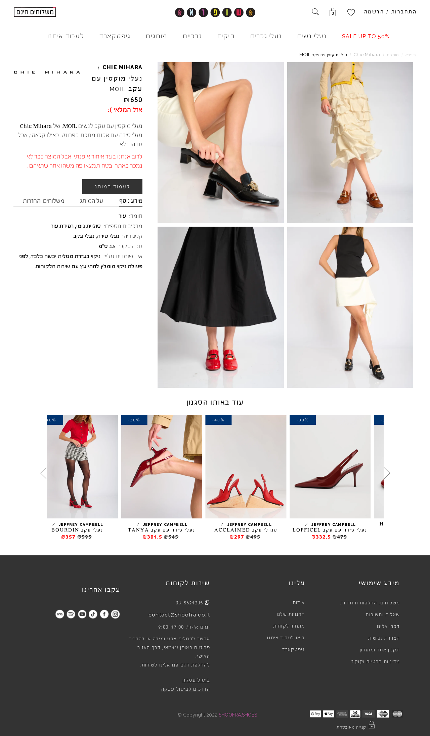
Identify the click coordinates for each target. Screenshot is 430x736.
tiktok (93, 614)
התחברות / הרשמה (390, 12)
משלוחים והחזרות (43, 200)
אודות (299, 602)
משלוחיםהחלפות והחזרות (370, 603)
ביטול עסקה (196, 680)
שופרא (411, 55)
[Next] (43, 473)
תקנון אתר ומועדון (380, 650)
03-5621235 (189, 603)
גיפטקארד (293, 649)
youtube (82, 614)
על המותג (91, 200)
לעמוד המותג (112, 187)
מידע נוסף (130, 200)
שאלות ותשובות (383, 614)
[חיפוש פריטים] (315, 12)
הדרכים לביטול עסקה (185, 689)
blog (60, 614)
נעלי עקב (83, 236)
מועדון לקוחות (289, 626)
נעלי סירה (108, 236)
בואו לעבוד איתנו (286, 638)
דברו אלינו (388, 626)
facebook (104, 614)
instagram (115, 614)
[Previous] (387, 473)
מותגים (393, 55)
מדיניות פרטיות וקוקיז (375, 661)
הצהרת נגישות (384, 638)
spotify (71, 614)
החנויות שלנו (291, 614)
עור (122, 216)
